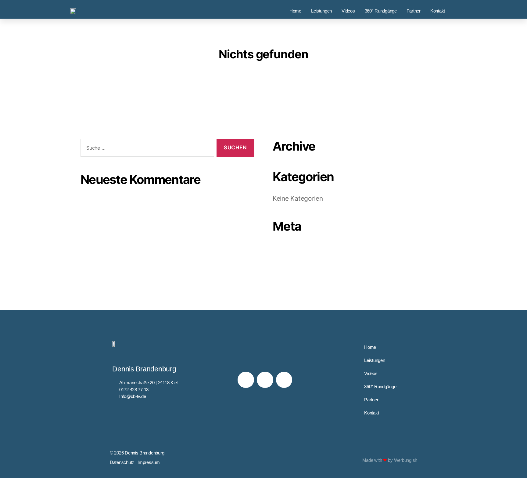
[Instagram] (265, 380)
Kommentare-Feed (301, 269)
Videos (348, 10)
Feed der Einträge (300, 258)
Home (295, 10)
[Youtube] (284, 380)
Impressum (149, 462)
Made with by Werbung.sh (389, 460)
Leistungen (321, 10)
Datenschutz (122, 462)
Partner (414, 10)
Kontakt (437, 10)
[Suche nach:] (146, 149)
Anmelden (288, 248)
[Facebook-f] (246, 380)
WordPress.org (296, 279)
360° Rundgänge (381, 10)
